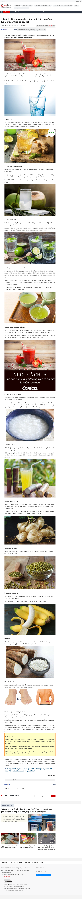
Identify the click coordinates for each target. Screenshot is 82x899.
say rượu (13, 788)
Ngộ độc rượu (24, 788)
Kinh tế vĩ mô (18, 862)
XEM (53, 796)
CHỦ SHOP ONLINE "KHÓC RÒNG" (43, 5)
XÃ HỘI (6, 12)
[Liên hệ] (15, 29)
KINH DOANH (26, 12)
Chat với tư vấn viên (43, 875)
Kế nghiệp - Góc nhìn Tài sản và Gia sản (63, 5)
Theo (30, 780)
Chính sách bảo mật (5, 876)
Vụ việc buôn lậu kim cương (21, 8)
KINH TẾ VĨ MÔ (15, 12)
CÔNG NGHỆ (35, 12)
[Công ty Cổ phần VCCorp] (8, 881)
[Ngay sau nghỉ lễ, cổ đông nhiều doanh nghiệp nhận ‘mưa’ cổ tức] (10, 838)
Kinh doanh (26, 862)
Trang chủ (4, 862)
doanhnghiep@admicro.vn (45, 871)
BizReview (17, 5)
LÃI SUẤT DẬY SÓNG (27, 5)
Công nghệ (35, 862)
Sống (41, 862)
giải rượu (18, 788)
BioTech (76, 5)
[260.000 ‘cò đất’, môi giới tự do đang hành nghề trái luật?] (28, 838)
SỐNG (43, 12)
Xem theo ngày (29, 796)
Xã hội (23, 25)
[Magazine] (3, 1)
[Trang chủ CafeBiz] (1, 12)
